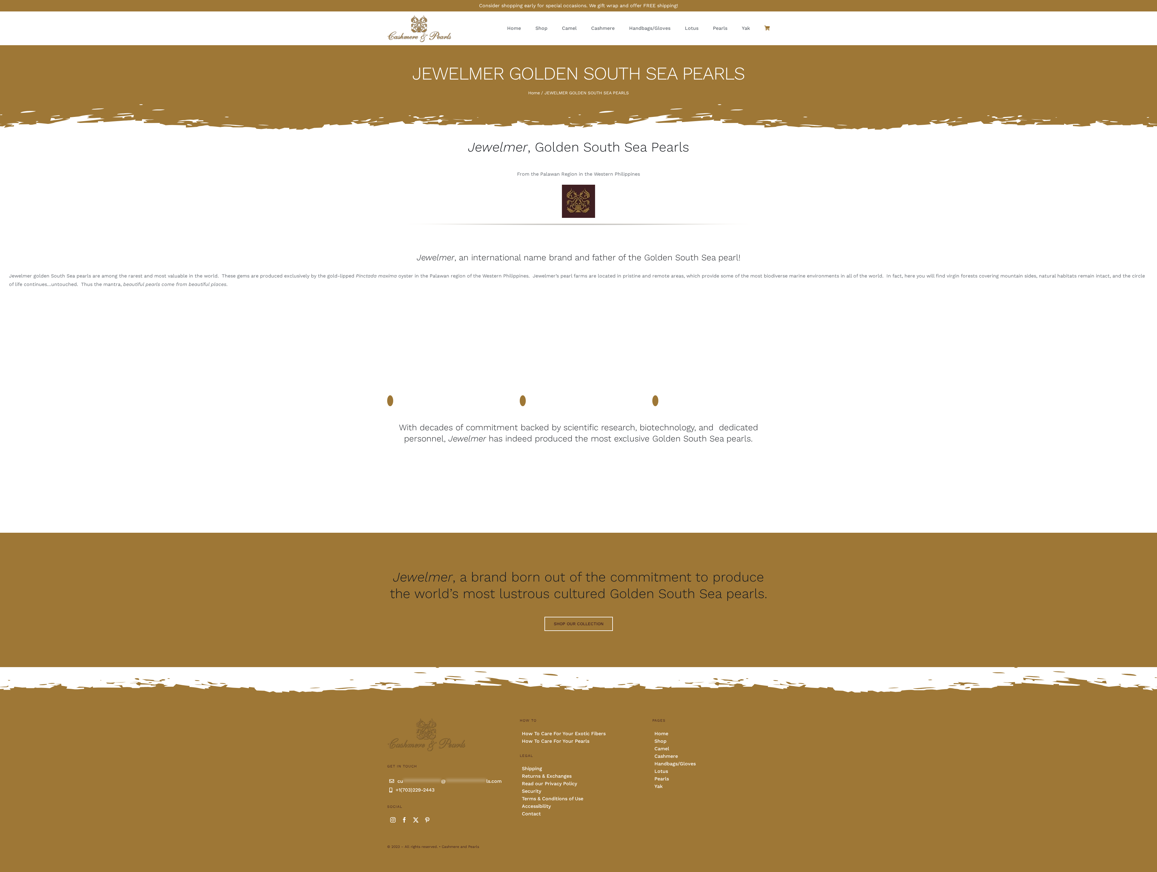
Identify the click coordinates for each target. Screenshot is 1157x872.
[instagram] (393, 820)
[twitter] (416, 820)
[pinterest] (427, 820)
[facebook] (404, 820)
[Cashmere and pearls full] (419, 17)
